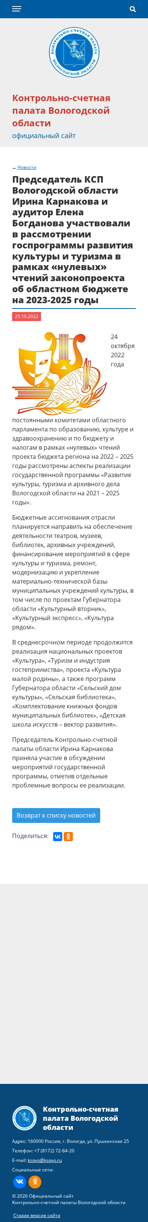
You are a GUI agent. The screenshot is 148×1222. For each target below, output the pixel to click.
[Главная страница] (74, 52)
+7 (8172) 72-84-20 (54, 1150)
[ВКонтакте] (57, 836)
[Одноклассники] (68, 836)
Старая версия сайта (36, 1215)
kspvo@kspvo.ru (45, 1160)
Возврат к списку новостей (56, 815)
